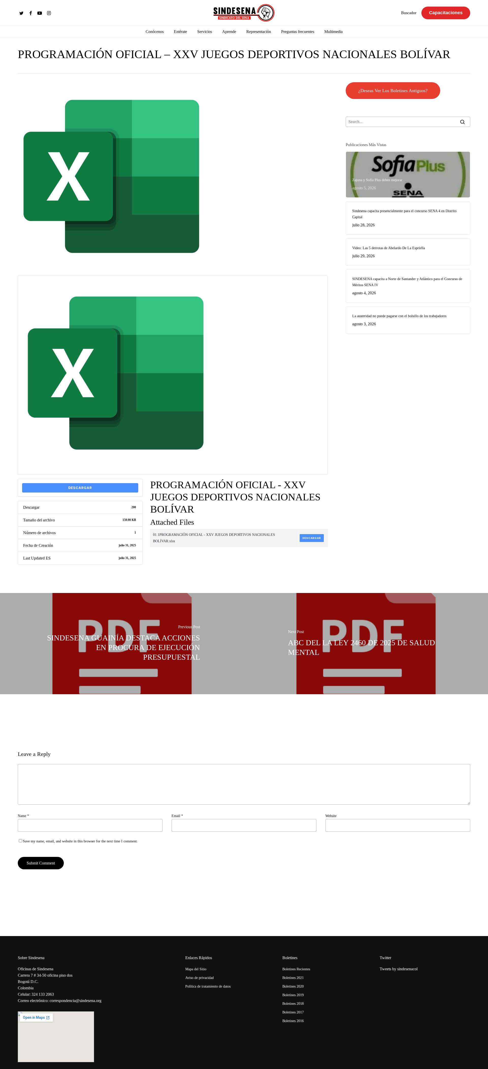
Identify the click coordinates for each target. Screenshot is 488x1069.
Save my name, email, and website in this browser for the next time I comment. (80, 841)
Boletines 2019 (293, 995)
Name (23, 816)
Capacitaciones (446, 12)
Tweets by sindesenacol (399, 969)
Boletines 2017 (293, 1012)
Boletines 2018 (293, 1004)
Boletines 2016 (293, 1021)
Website (331, 816)
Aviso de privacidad (199, 978)
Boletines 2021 (293, 978)
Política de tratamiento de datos (208, 986)
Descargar (80, 488)
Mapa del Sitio (195, 969)
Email (177, 816)
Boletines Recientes (296, 969)
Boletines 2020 (293, 986)
